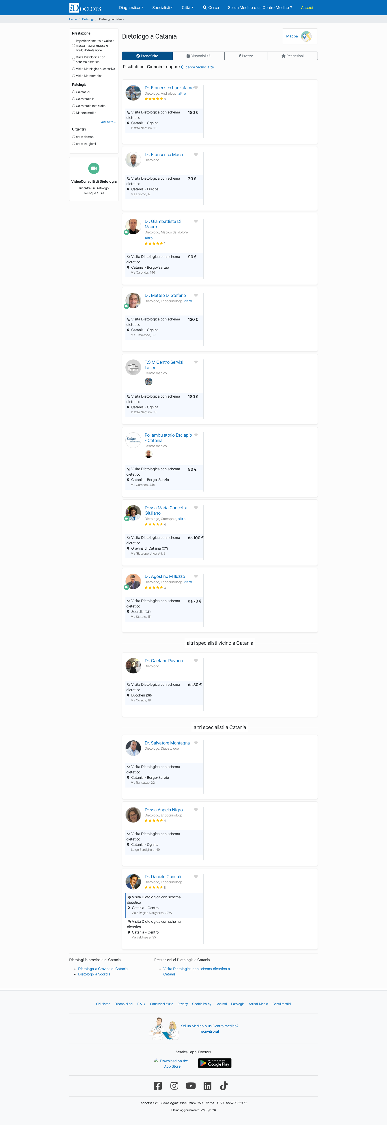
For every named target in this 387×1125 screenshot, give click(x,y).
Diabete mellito (86, 113)
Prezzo (247, 56)
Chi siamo (103, 1004)
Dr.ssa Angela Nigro (164, 809)
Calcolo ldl (83, 92)
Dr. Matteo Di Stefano (165, 295)
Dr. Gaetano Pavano (164, 660)
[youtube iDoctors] (190, 1085)
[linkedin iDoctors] (207, 1085)
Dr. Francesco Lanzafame (169, 87)
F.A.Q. (141, 1004)
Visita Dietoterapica (89, 76)
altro (182, 93)
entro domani (85, 137)
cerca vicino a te (199, 67)
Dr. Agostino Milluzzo (165, 576)
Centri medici (282, 1004)
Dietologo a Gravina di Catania (103, 968)
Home (73, 19)
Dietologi (87, 19)
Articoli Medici (258, 1004)
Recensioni (294, 56)
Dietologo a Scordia (94, 974)
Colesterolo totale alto (90, 106)
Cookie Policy (201, 1004)
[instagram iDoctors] (174, 1085)
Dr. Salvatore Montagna (167, 743)
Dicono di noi (124, 1004)
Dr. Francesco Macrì (164, 154)
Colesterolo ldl (85, 99)
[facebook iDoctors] (157, 1085)
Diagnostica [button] (129, 7)
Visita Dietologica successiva (95, 69)
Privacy (183, 1004)
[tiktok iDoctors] (224, 1085)
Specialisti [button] (161, 7)
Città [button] (186, 7)
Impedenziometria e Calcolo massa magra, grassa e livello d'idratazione (95, 45)
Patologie (237, 1004)
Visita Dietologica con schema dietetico (90, 59)
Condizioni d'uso (161, 1004)
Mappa (292, 36)
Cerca (213, 7)
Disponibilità (200, 56)
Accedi (307, 7)
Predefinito (149, 56)
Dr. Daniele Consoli (163, 876)
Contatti (221, 1004)
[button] (155, 98)
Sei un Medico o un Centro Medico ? (260, 7)
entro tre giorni (86, 144)
